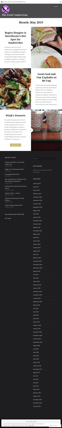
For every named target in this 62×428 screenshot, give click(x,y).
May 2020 (36, 278)
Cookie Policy (32, 425)
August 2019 (36, 305)
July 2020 (35, 274)
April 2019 (36, 318)
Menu (57, 6)
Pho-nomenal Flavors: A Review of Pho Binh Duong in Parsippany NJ (15, 180)
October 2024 (37, 203)
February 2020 (37, 285)
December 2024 (37, 197)
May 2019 (36, 315)
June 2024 (36, 214)
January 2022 (36, 244)
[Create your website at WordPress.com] (31, 2)
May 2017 (36, 382)
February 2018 (37, 365)
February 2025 (37, 193)
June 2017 (36, 379)
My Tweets (8, 218)
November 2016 (37, 403)
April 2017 (36, 386)
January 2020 (36, 288)
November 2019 (37, 295)
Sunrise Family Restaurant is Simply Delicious (14, 199)
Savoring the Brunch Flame (12, 174)
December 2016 (37, 399)
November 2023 (37, 220)
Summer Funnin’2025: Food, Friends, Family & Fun (14, 163)
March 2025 (36, 190)
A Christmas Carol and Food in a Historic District (16, 187)
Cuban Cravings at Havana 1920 (13, 205)
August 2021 (36, 251)
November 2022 (37, 230)
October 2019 (37, 298)
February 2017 (37, 392)
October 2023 (37, 224)
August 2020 (36, 271)
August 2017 (36, 372)
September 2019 (37, 301)
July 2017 (35, 376)
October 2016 (37, 406)
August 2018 (36, 345)
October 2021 (37, 247)
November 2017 (37, 369)
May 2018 (36, 355)
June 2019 (36, 312)
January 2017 (36, 396)
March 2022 (36, 241)
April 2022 (36, 237)
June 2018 (36, 352)
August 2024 (36, 210)
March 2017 (36, 389)
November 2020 (37, 264)
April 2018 (36, 359)
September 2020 (37, 268)
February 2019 (37, 325)
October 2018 (37, 339)
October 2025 (37, 183)
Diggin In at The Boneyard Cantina (14, 169)
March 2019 (36, 322)
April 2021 (36, 254)
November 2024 (37, 200)
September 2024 (37, 207)
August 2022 (36, 234)
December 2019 (37, 291)
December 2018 (37, 332)
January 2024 (36, 217)
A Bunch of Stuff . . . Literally (12, 193)
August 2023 (36, 227)
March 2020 (36, 281)
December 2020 (37, 261)
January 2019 (36, 328)
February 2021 (37, 257)
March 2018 (36, 362)
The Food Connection (15, 15)
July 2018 (35, 349)
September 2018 (37, 342)
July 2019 (35, 308)
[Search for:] (45, 158)
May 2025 (36, 187)
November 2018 (37, 335)
